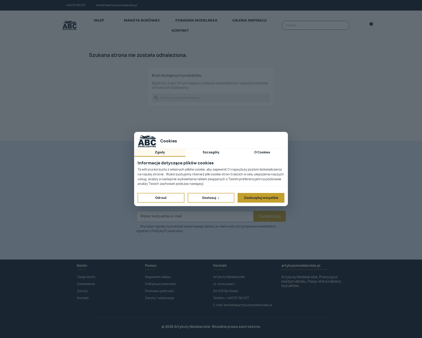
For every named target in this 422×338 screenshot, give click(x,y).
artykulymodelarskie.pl (300, 265)
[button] (369, 25)
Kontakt (220, 265)
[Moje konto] (362, 25)
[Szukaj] (344, 25)
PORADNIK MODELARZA (196, 20)
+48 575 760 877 (75, 5)
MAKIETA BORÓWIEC (142, 20)
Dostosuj (209, 198)
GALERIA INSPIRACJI (249, 20)
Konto (82, 265)
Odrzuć (161, 198)
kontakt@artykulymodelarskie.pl (116, 5)
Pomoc (151, 265)
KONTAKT (180, 30)
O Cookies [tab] (262, 152)
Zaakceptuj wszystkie (261, 198)
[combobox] (309, 25)
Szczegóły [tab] (211, 152)
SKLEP (99, 20)
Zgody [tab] (160, 152)
